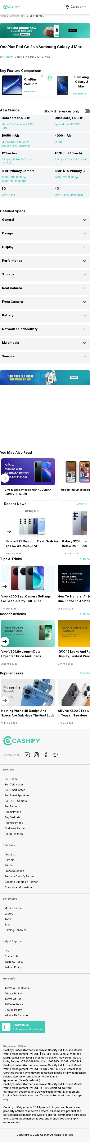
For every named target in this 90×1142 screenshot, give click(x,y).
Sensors (8, 356)
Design (7, 233)
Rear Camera (12, 288)
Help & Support (12, 941)
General (8, 219)
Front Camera (12, 301)
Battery (7, 315)
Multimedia (10, 342)
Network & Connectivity (19, 329)
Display (7, 247)
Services (8, 769)
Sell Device (10, 898)
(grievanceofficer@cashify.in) (21, 1080)
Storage (8, 274)
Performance (12, 260)
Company (9, 845)
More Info (9, 978)
